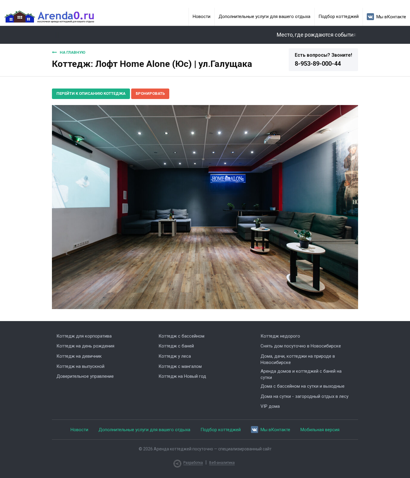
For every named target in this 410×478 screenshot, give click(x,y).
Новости (201, 16)
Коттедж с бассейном (181, 336)
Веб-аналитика (222, 463)
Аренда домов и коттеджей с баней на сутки (301, 374)
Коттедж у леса (174, 356)
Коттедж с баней (176, 346)
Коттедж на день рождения (85, 346)
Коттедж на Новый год (182, 376)
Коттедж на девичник (79, 356)
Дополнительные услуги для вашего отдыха (264, 16)
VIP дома (270, 406)
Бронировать (150, 93)
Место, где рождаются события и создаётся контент (334, 35)
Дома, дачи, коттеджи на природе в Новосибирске (298, 359)
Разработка (193, 463)
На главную (72, 52)
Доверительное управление (85, 376)
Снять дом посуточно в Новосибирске (301, 346)
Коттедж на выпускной (80, 366)
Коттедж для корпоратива (84, 336)
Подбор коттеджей (338, 16)
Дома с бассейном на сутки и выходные (303, 386)
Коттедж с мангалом (180, 366)
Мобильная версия (319, 429)
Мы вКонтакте (391, 17)
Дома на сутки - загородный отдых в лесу (304, 396)
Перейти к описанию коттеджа (90, 93)
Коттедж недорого (280, 336)
